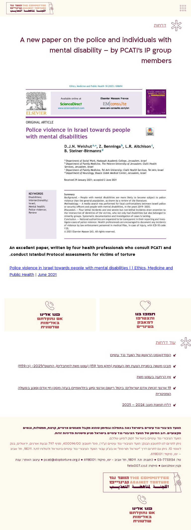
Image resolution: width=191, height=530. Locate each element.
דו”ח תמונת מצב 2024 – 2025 (146, 404)
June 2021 (47, 274)
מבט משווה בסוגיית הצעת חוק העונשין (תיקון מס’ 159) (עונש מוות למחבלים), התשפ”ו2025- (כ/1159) (94, 366)
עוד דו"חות (166, 342)
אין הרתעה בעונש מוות (154, 377)
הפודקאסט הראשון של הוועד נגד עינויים (140, 355)
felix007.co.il (142, 466)
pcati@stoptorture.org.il (62, 460)
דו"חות (160, 25)
